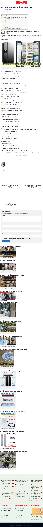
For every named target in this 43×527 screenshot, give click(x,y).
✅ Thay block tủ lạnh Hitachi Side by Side (10, 21)
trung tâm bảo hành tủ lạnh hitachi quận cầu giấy (21, 68)
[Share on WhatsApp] (17, 155)
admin (10, 9)
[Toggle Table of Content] (26, 16)
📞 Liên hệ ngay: (6, 27)
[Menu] (1, 2)
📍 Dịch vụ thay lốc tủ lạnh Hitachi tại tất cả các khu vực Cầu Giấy (12, 26)
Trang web (3, 233)
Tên (3, 224)
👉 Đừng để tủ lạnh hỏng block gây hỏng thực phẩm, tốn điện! (13, 28)
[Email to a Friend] (22, 155)
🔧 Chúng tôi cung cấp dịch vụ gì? (8, 19)
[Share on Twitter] (20, 155)
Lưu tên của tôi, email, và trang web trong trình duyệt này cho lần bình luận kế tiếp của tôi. (18, 238)
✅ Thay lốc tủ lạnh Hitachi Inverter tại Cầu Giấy (11, 20)
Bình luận (4, 215)
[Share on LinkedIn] (26, 155)
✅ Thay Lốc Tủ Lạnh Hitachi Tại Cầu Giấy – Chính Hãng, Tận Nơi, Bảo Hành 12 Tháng (14, 17)
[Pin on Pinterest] (24, 155)
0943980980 (37, 512)
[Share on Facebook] (19, 155)
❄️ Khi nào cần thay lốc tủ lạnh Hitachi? (9, 18)
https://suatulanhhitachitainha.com (9, 38)
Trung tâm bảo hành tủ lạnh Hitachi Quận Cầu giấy (14, 159)
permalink (26, 159)
